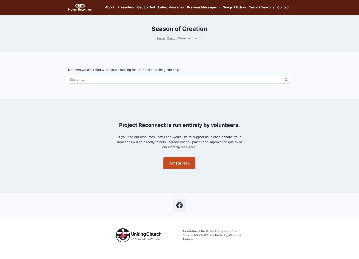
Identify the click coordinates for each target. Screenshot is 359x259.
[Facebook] (179, 205)
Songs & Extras (234, 7)
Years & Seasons (261, 7)
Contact (283, 7)
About (109, 7)
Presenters (125, 7)
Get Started (146, 7)
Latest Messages (171, 7)
